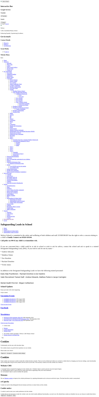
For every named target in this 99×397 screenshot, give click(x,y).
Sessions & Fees (11, 216)
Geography (12, 120)
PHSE (11, 127)
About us (9, 212)
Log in (7, 24)
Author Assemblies (20, 109)
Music (11, 121)
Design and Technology (16, 126)
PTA (8, 197)
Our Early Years (14, 88)
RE (11, 116)
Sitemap (6, 328)
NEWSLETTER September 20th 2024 (13, 317)
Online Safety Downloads (16, 202)
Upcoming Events (8, 296)
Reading (18, 142)
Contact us (9, 70)
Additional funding (11, 74)
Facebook (4, 308)
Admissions (10, 75)
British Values (10, 77)
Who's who (9, 64)
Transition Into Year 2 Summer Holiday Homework (25, 139)
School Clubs (10, 204)
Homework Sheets (23, 105)
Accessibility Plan (14, 167)
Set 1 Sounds (19, 98)
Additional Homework (21, 93)
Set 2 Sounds (19, 99)
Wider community (11, 209)
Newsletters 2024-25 (12, 178)
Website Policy (7, 331)
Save (14, 395)
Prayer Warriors (14, 80)
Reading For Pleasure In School (21, 107)
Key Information (8, 71)
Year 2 (11, 138)
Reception (12, 135)
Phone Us (6, 43)
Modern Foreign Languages (17, 130)
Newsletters (5, 314)
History (12, 119)
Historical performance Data (17, 163)
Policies (9, 160)
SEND (8, 165)
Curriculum (9, 78)
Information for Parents (15, 199)
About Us (6, 61)
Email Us (6, 44)
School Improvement (12, 169)
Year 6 (11, 151)
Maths (11, 113)
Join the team (10, 68)
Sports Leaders (13, 81)
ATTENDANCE (11, 185)
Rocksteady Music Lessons (13, 206)
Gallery (8, 66)
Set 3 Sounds (19, 100)
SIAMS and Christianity (13, 170)
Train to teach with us (12, 67)
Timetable (15, 152)
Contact (9, 217)
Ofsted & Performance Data (13, 162)
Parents (5, 184)
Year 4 (11, 148)
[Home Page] (1, 1)
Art (11, 123)
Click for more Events (6, 304)
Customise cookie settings (19, 353)
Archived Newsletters (12, 180)
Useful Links (10, 208)
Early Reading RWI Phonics (20, 92)
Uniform (9, 205)
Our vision (9, 73)
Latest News (10, 176)
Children (9, 181)
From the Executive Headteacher (15, 183)
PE (10, 117)
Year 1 (11, 137)
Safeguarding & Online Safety (14, 198)
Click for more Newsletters (7, 323)
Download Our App (9, 219)
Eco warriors (13, 82)
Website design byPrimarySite (11, 335)
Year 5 (11, 149)
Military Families (11, 195)
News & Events (7, 173)
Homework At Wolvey (15, 132)
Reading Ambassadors (15, 87)
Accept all (9, 353)
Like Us (7, 51)
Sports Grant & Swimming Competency (16, 171)
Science (12, 114)
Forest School (13, 128)
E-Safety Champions (15, 85)
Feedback (9, 188)
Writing (18, 144)
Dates (8, 187)
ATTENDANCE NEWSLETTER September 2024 (16, 319)
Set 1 (20, 95)
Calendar (9, 174)
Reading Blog (16, 112)
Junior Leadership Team (16, 84)
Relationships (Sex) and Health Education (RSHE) (22, 131)
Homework (16, 155)
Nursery (6, 211)
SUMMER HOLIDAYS (10, 299)
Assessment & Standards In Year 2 (21, 141)
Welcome (9, 63)
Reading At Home (17, 106)
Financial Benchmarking (13, 156)
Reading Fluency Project (19, 91)
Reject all (3, 353)
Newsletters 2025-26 (12, 177)
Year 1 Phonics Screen (21, 102)
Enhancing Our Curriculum (16, 134)
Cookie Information (8, 329)
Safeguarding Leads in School (17, 201)
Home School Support (12, 191)
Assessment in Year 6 (18, 153)
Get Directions (7, 45)
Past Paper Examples (24, 103)
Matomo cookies (8, 378)
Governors (9, 158)
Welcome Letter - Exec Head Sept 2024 (13, 320)
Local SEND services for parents (18, 166)
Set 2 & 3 (21, 96)
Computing (12, 124)
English (12, 89)
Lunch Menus (10, 194)
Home (5, 60)
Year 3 (11, 146)
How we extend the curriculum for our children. (18, 159)
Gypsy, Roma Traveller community (15, 190)
